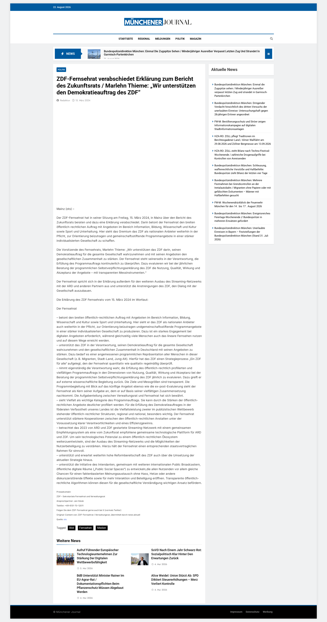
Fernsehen (85, 527)
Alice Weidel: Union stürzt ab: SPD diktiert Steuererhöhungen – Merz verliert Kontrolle (175, 579)
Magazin (195, 38)
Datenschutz (252, 611)
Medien (101, 527)
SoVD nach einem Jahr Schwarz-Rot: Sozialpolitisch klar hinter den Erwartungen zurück (176, 554)
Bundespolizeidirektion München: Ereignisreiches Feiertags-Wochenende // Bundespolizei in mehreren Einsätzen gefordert (242, 217)
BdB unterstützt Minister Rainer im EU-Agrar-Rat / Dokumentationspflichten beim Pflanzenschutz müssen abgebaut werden (100, 584)
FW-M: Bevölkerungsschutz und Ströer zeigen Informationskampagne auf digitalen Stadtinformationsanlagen (240, 125)
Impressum (236, 611)
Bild (71, 527)
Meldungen (162, 38)
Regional (144, 38)
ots (65, 519)
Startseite (126, 38)
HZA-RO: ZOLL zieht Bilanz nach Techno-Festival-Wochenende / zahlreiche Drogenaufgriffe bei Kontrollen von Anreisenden (242, 154)
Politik (180, 38)
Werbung (267, 611)
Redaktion (65, 100)
